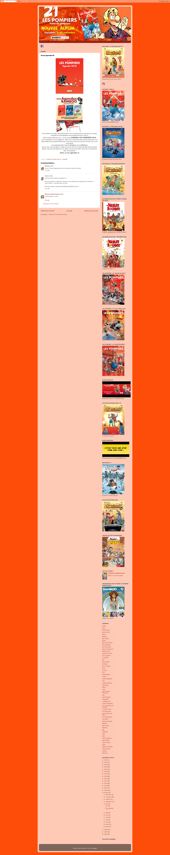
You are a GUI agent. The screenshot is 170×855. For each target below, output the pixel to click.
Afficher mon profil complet (115, 575)
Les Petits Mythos (107, 717)
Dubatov (47, 166)
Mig (103, 729)
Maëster (104, 723)
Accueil (69, 211)
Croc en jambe (106, 655)
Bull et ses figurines (107, 649)
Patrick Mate (105, 740)
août (107, 804)
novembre (109, 797)
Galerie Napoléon (107, 678)
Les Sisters (105, 719)
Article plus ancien (91, 211)
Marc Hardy (105, 725)
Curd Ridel (105, 657)
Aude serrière (106, 632)
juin (107, 815)
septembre (109, 801)
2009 (105, 792)
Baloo (103, 634)
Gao (103, 681)
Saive (103, 744)
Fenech (104, 670)
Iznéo (103, 689)
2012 (105, 785)
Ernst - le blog (106, 666)
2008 (105, 829)
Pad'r (103, 734)
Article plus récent (47, 211)
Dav (103, 659)
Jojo (103, 695)
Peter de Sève (106, 742)
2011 (105, 788)
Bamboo (104, 636)
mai (107, 817)
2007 (105, 832)
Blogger (95, 848)
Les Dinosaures (106, 711)
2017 (105, 774)
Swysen (104, 751)
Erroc (103, 668)
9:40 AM (47, 200)
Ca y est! (107, 806)
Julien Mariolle (106, 697)
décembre (109, 794)
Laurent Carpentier (107, 703)
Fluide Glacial (106, 674)
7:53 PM (47, 170)
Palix (103, 736)
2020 (105, 767)
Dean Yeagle (105, 662)
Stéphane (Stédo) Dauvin (52, 194)
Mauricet (104, 727)
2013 (105, 783)
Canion (47, 176)
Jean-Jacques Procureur (106, 692)
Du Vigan (104, 664)
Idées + (104, 687)
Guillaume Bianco (107, 683)
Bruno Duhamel (106, 647)
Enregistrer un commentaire (51, 203)
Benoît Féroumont (107, 642)
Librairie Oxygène (107, 721)
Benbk (104, 640)
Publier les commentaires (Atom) (58, 214)
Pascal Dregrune (107, 738)
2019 (105, 769)
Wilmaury (104, 753)
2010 (105, 790)
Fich (103, 672)
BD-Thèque (105, 638)
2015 (105, 778)
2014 (105, 781)
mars (107, 822)
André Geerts (106, 630)
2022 (105, 762)
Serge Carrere (106, 748)
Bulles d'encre (106, 651)
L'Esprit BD (105, 699)
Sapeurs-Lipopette (107, 746)
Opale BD (105, 731)
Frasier (104, 676)
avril (107, 819)
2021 (105, 764)
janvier (108, 826)
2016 (105, 776)
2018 (105, 771)
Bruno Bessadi (106, 645)
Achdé (104, 625)
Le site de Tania (106, 709)
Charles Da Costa (107, 653)
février (108, 824)
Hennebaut (105, 685)
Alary (103, 628)
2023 (105, 760)
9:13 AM (47, 188)
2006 (105, 834)
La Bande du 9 (106, 701)
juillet (107, 812)
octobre (108, 799)
